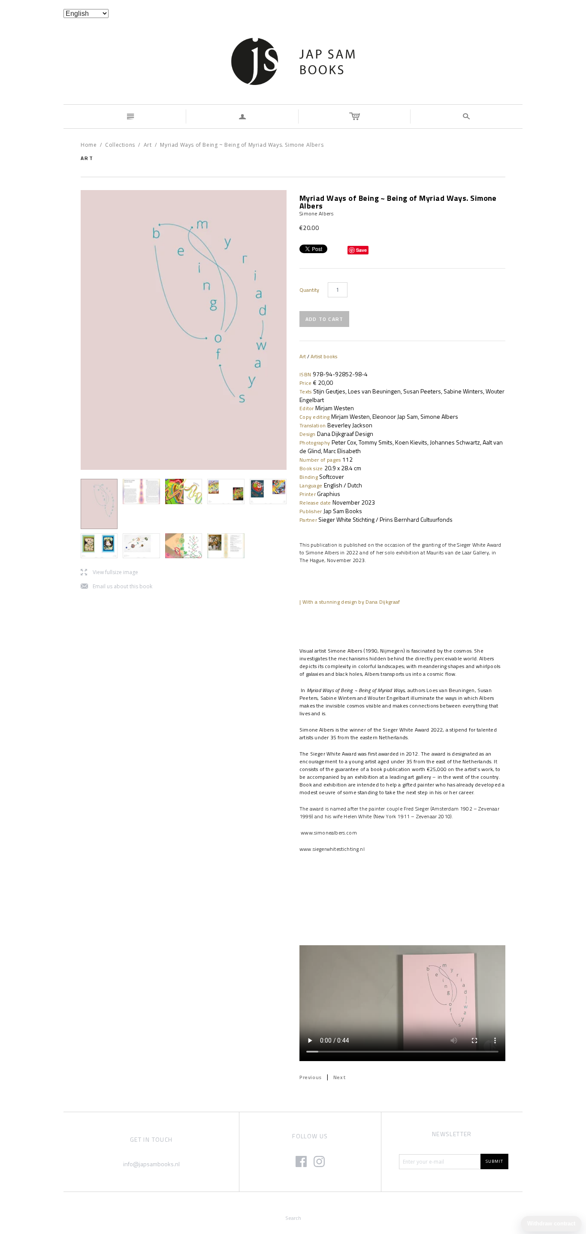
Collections (120, 144)
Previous (310, 1077)
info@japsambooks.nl (151, 1163)
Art (148, 144)
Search (293, 1218)
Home (89, 144)
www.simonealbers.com (328, 833)
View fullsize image (109, 572)
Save (361, 250)
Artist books (324, 356)
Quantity (309, 290)
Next (339, 1077)
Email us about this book (116, 586)
